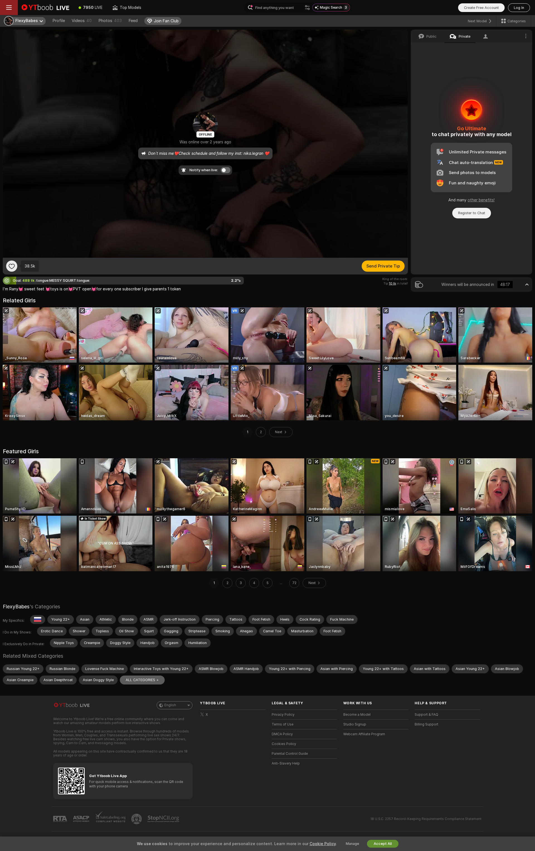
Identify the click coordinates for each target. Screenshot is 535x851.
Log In (519, 8)
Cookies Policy (284, 744)
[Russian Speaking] (37, 619)
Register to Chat (471, 213)
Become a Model (357, 715)
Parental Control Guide (290, 754)
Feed (133, 20)
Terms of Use (282, 724)
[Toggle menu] (9, 7)
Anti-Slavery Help (286, 763)
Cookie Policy (323, 844)
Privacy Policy (283, 715)
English (170, 705)
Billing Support (426, 724)
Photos (110, 20)
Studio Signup (354, 724)
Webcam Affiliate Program (364, 734)
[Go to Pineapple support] (137, 819)
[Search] (307, 7)
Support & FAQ (426, 715)
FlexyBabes (16, 606)
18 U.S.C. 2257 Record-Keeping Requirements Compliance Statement (425, 819)
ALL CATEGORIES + (142, 680)
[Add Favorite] (11, 266)
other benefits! (481, 200)
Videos (82, 20)
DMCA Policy (282, 734)
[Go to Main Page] (46, 7)
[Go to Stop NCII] (163, 819)
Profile (58, 20)
